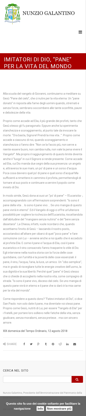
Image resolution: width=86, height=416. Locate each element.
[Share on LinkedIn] (67, 344)
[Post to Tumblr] (45, 344)
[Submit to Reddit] (60, 344)
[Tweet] (31, 344)
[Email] (74, 344)
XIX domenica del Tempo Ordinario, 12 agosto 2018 (35, 331)
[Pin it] (52, 344)
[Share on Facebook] (24, 344)
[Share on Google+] (38, 344)
